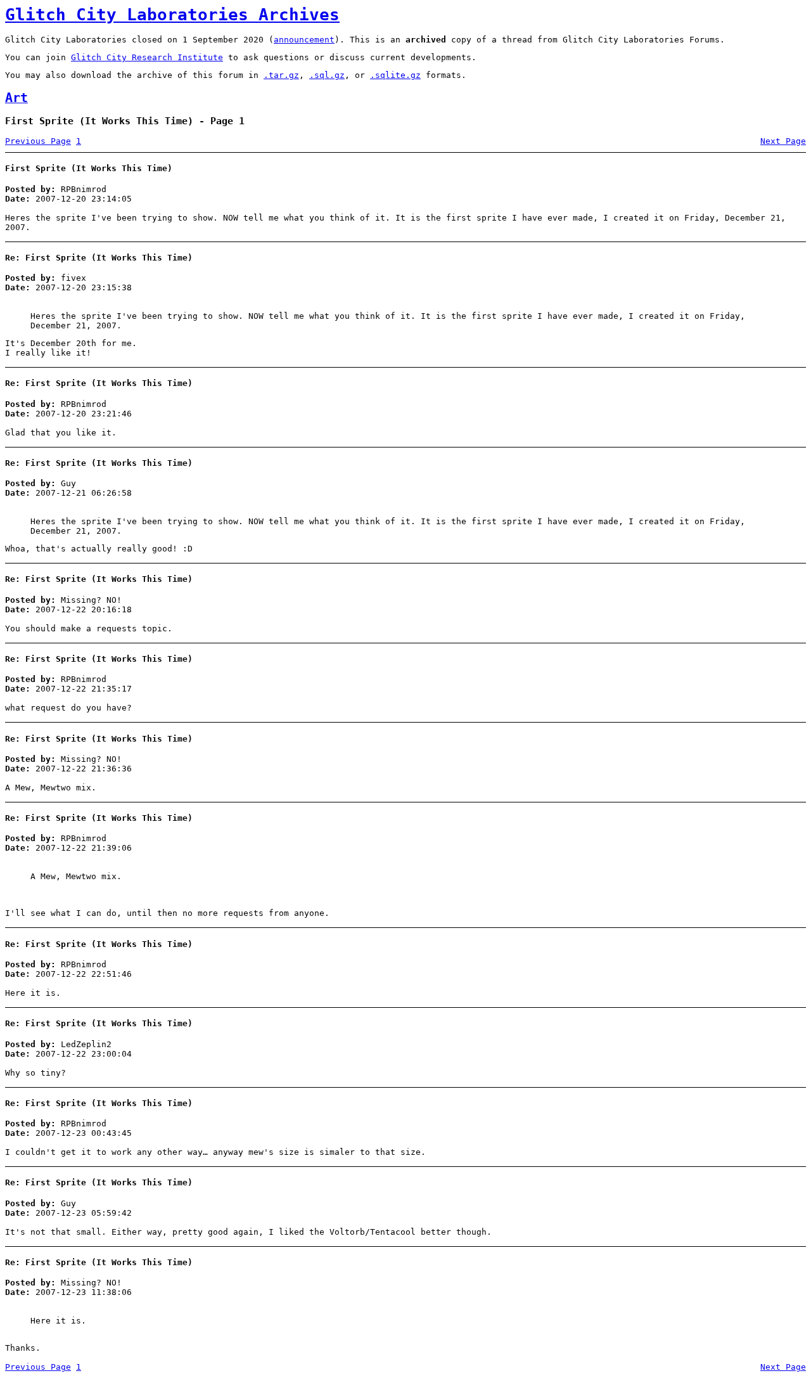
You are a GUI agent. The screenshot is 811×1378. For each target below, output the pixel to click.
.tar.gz (281, 75)
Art (16, 98)
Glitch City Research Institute (147, 57)
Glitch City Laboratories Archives (172, 14)
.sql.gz (327, 75)
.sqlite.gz (395, 75)
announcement (304, 39)
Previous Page (38, 141)
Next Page (783, 141)
